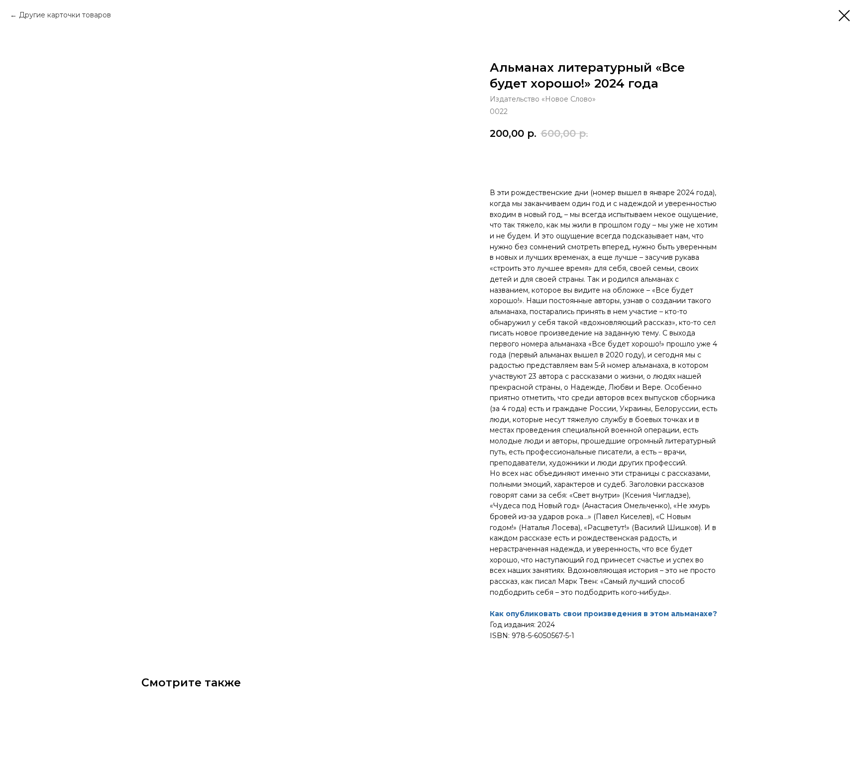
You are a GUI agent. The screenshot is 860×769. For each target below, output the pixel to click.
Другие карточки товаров (65, 14)
